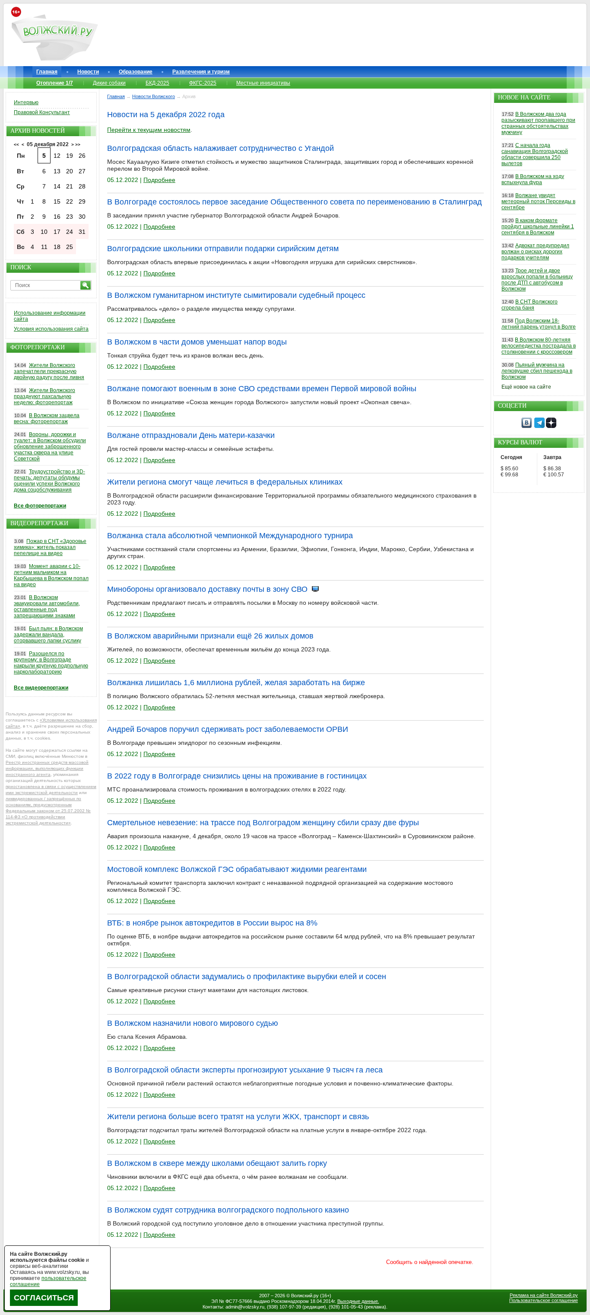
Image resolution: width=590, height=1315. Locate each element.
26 (82, 155)
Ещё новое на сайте (526, 387)
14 (57, 186)
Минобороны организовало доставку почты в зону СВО (207, 589)
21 (69, 186)
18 (57, 246)
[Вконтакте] (526, 426)
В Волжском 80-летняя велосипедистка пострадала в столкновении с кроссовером (538, 346)
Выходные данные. (358, 1301)
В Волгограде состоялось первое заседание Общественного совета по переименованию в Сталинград (294, 202)
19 (69, 155)
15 (57, 201)
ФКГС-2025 (202, 83)
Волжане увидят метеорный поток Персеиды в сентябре (538, 201)
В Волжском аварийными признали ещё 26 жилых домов (210, 636)
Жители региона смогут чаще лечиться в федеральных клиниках (225, 482)
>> (77, 144)
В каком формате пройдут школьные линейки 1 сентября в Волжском (537, 226)
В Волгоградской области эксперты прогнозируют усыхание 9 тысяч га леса (245, 1070)
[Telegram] (539, 426)
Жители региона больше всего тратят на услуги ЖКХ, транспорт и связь (238, 1116)
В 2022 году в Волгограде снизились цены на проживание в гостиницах (237, 776)
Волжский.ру (305, 1295)
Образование (135, 72)
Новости (88, 72)
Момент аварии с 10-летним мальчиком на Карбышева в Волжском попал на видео (51, 575)
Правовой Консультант (42, 112)
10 (44, 231)
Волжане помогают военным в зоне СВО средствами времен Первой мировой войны (261, 388)
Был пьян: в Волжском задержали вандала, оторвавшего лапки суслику (48, 635)
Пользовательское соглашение (543, 1300)
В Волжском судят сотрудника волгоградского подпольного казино (228, 1210)
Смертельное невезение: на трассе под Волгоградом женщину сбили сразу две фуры (263, 822)
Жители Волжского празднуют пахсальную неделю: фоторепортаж (44, 396)
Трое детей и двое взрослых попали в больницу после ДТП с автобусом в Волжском (537, 280)
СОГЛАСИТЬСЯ (44, 1297)
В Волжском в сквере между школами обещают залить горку (217, 1163)
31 (82, 231)
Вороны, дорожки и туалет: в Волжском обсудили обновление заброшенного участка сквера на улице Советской (50, 446)
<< (16, 144)
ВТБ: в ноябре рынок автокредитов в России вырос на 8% (212, 923)
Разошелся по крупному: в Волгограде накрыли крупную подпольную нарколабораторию (51, 663)
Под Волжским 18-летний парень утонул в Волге (538, 324)
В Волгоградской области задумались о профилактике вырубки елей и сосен (246, 976)
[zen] (551, 426)
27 (82, 171)
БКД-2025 (157, 83)
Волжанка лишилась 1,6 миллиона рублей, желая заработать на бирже (236, 682)
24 (69, 231)
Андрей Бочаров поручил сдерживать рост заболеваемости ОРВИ (227, 729)
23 (69, 216)
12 (57, 155)
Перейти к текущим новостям (148, 129)
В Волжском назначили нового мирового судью (192, 1023)
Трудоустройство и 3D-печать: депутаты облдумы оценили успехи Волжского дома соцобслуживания (49, 481)
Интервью (26, 102)
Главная (46, 72)
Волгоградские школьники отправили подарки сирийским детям (223, 248)
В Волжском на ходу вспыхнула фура (532, 179)
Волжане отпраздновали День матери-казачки (191, 435)
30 (82, 216)
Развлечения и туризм (201, 72)
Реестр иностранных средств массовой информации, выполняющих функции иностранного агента (47, 768)
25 (69, 246)
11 (44, 246)
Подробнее (159, 179)
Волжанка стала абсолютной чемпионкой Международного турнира (230, 535)
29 (82, 201)
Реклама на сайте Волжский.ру (544, 1295)
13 (57, 171)
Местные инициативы (263, 83)
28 (82, 186)
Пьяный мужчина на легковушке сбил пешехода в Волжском (536, 371)
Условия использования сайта (51, 329)
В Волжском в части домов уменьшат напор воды (197, 342)
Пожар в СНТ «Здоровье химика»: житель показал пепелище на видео (50, 547)
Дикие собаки (109, 83)
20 (69, 171)
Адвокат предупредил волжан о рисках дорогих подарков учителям (535, 252)
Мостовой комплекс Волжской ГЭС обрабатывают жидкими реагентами (237, 869)
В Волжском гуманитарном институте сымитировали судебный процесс (236, 295)
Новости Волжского (153, 96)
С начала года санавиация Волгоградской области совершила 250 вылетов (534, 154)
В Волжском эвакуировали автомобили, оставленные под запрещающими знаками (47, 606)
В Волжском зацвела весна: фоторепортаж (46, 418)
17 (57, 231)
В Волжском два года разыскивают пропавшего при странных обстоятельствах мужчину (538, 123)
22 (69, 201)
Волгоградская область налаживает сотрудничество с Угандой (220, 148)
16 (57, 216)
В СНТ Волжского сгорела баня (529, 305)
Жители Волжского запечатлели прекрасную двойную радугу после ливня (49, 371)
